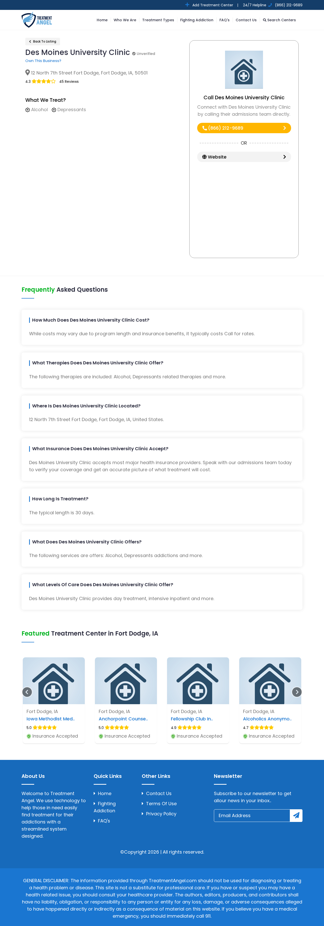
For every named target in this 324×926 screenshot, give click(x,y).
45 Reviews (69, 81)
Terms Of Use (161, 803)
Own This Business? (43, 60)
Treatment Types (158, 20)
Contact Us (246, 20)
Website (217, 157)
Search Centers (281, 20)
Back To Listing (44, 41)
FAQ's (224, 20)
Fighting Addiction (196, 20)
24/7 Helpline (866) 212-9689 (272, 5)
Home (102, 20)
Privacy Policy (161, 814)
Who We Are (125, 20)
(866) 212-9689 (225, 128)
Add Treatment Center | (214, 5)
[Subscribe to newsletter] (296, 815)
